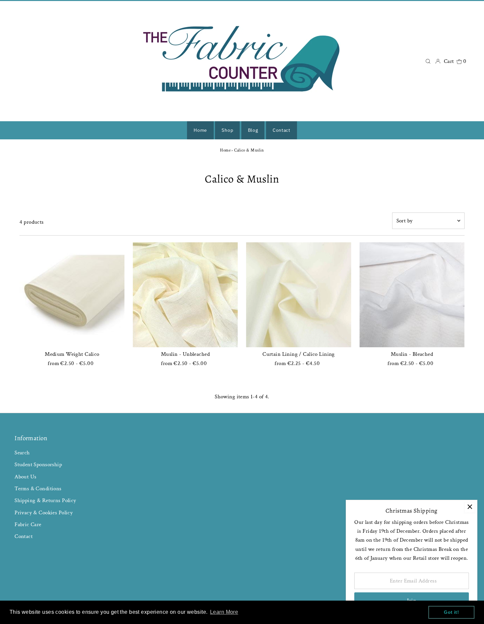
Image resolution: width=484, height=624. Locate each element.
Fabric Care (27, 524)
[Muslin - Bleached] (412, 294)
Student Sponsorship (38, 464)
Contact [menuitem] (281, 130)
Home (225, 150)
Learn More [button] (224, 612)
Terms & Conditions (38, 488)
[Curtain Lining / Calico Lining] (298, 294)
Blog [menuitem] (253, 130)
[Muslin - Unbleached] (185, 294)
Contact (23, 536)
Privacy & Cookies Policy (43, 512)
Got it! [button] (451, 612)
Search (22, 452)
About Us (25, 476)
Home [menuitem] (200, 130)
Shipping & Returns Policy (45, 500)
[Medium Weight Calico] (71, 294)
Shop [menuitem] (227, 130)
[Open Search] (428, 61)
